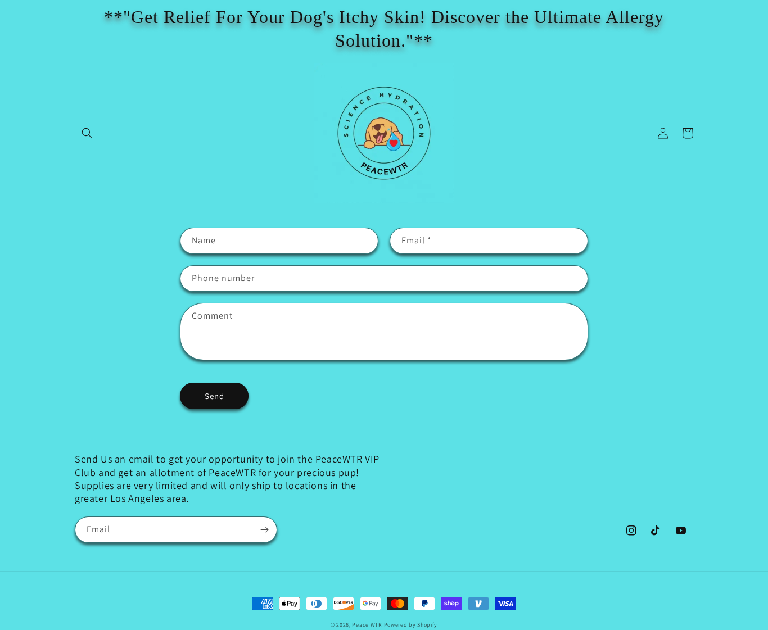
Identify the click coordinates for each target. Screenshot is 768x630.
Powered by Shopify (411, 624)
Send (214, 396)
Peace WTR (367, 624)
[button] (87, 133)
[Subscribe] (264, 529)
